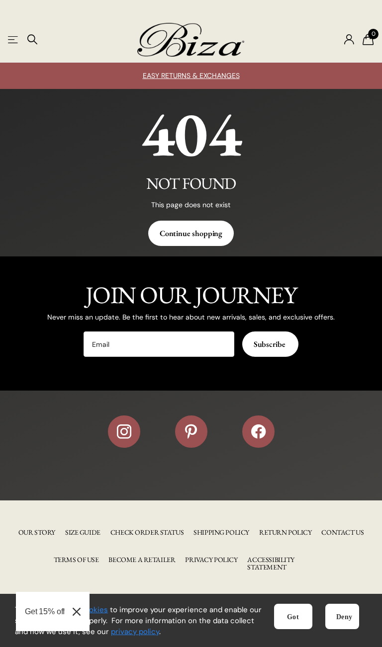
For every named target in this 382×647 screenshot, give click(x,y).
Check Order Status (147, 532)
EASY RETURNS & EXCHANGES (191, 75)
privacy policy (135, 632)
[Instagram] (124, 431)
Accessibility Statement (270, 563)
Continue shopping (191, 233)
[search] (32, 39)
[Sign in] (349, 39)
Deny (344, 617)
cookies (94, 610)
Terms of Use (76, 559)
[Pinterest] (191, 431)
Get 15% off (45, 611)
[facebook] (258, 431)
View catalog (13, 39)
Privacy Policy (211, 559)
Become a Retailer (141, 559)
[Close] (77, 611)
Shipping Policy (221, 532)
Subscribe (270, 344)
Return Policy (285, 532)
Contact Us (342, 532)
